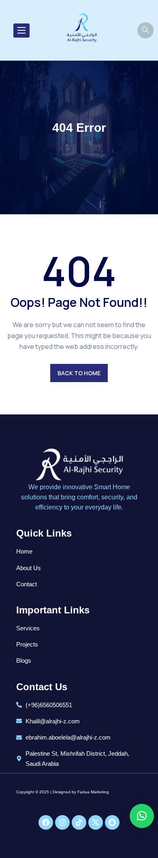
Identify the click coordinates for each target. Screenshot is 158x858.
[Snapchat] (112, 822)
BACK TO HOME (79, 373)
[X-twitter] (95, 822)
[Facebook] (45, 822)
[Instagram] (62, 822)
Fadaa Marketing (93, 792)
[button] (142, 816)
